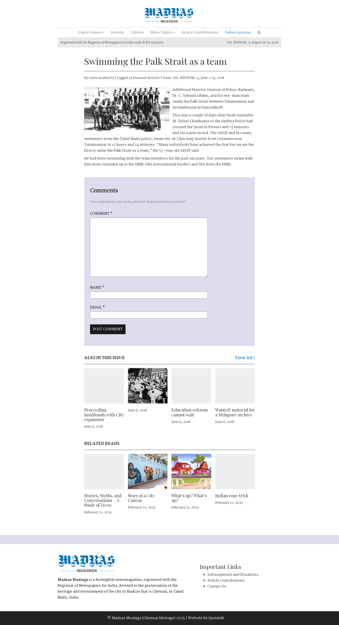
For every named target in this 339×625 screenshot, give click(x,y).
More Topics (161, 33)
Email (97, 307)
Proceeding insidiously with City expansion (104, 414)
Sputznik (216, 618)
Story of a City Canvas (141, 498)
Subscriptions (238, 33)
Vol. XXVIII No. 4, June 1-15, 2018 (198, 78)
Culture (137, 33)
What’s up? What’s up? (189, 498)
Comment (101, 214)
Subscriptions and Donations (232, 575)
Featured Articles (146, 78)
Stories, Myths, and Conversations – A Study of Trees (102, 500)
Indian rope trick (231, 495)
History (117, 33)
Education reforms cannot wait (189, 412)
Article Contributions (200, 33)
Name (97, 288)
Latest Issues (90, 33)
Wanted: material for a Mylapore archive (235, 412)
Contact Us (216, 586)
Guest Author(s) (101, 78)
